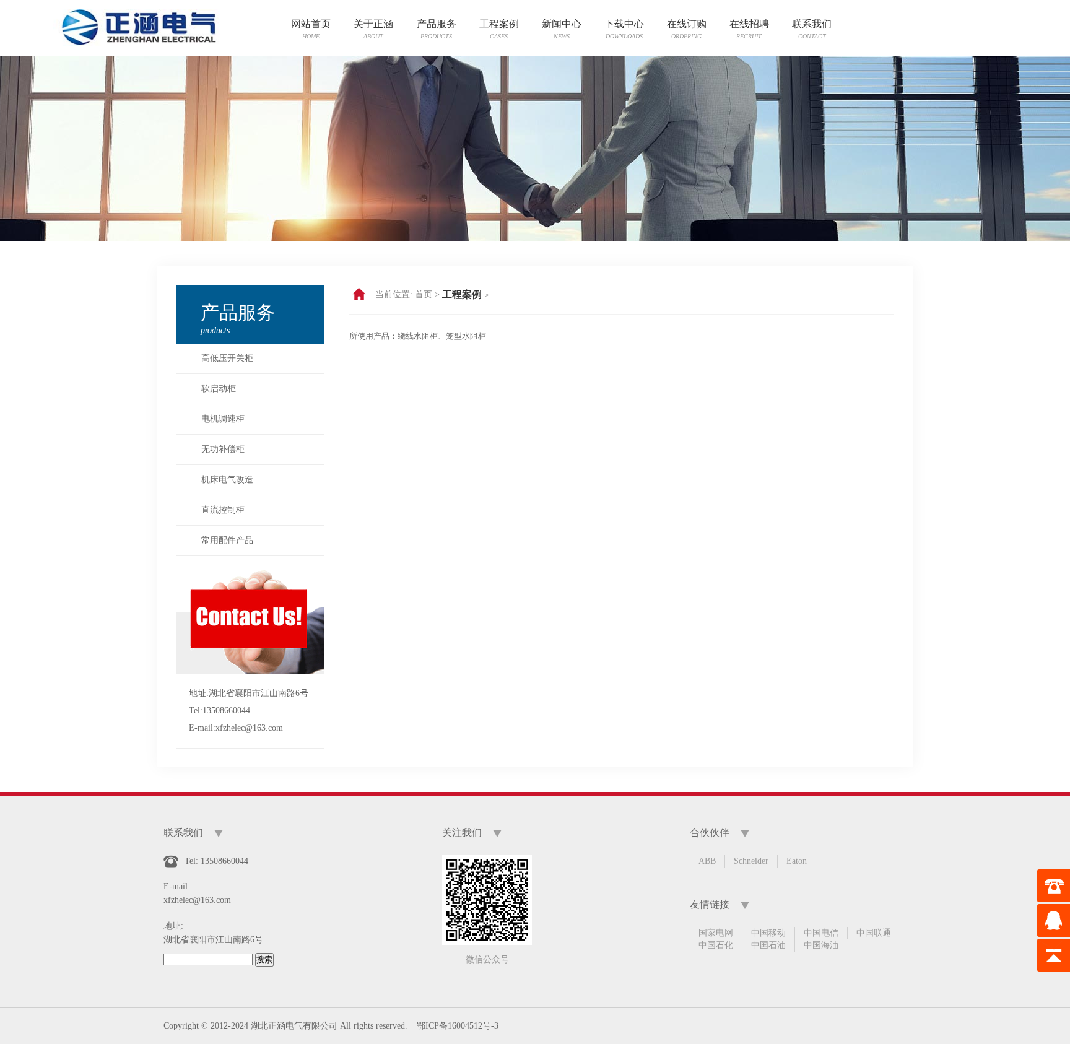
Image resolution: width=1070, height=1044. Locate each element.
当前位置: (393, 294)
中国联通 (873, 932)
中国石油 (768, 945)
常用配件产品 (227, 540)
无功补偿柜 (223, 449)
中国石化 (715, 945)
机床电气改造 (227, 479)
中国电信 (821, 932)
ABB (707, 861)
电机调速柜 (223, 419)
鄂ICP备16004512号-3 (457, 1025)
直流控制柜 (223, 510)
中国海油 (821, 945)
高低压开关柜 (227, 358)
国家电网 (715, 932)
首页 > (427, 294)
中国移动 (768, 932)
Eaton (796, 861)
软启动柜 (218, 388)
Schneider (751, 861)
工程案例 (462, 294)
